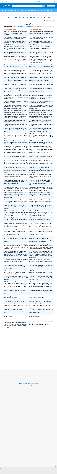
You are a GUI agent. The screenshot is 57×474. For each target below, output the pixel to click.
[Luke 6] (1, 215)
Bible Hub (28, 331)
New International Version (10, 320)
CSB (18, 26)
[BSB (15, 26)
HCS (23, 26)
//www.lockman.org (42, 326)
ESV (20, 26)
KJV (26, 26)
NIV (35, 26)
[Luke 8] (55, 215)
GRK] (40, 26)
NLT (38, 26)
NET (33, 26)
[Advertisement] (28, 360)
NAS (30, 26)
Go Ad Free (2, 468)
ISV (28, 26)
